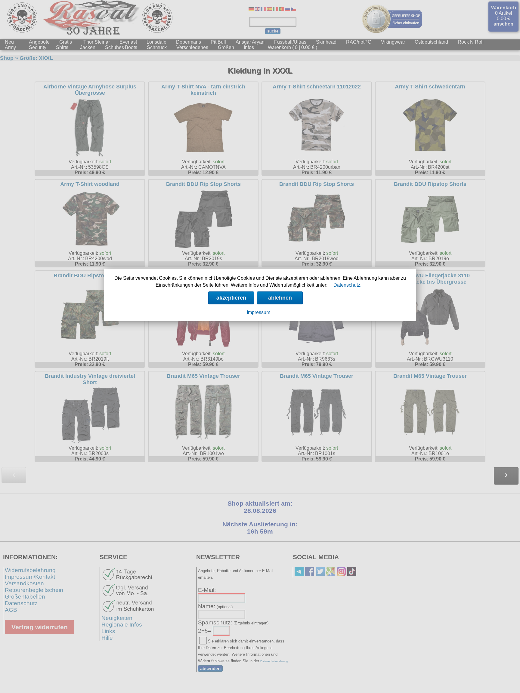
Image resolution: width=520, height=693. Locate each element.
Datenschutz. (347, 285)
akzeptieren (231, 298)
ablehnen (280, 298)
